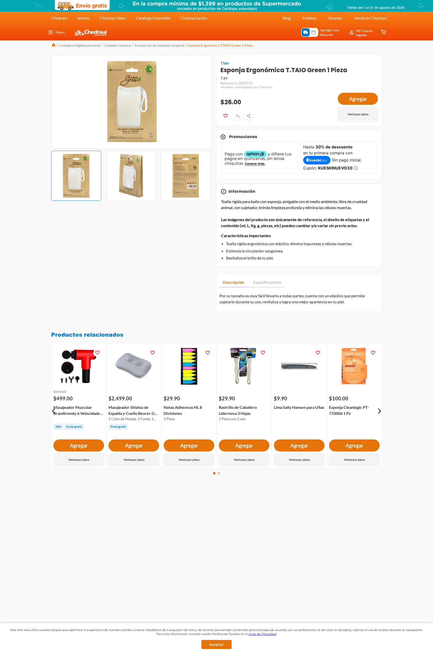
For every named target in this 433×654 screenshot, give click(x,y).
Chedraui (59, 18)
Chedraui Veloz (113, 18)
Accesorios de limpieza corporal (159, 45)
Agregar (358, 99)
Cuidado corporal (117, 45)
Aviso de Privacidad (262, 634)
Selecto (83, 18)
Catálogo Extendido (153, 18)
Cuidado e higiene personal (79, 45)
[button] (53, 411)
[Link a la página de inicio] (53, 45)
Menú (60, 32)
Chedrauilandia (193, 18)
